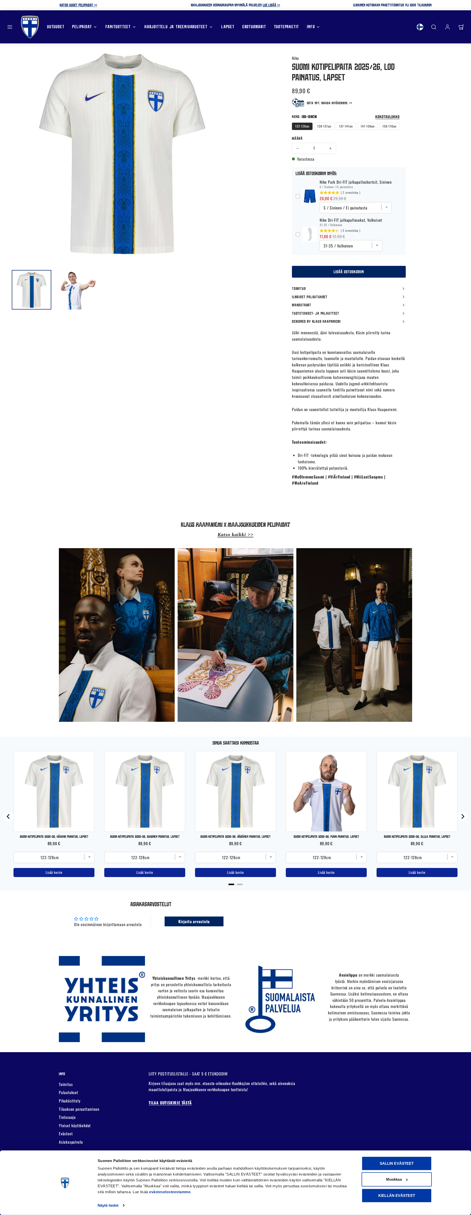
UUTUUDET (55, 26)
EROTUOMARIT (254, 26)
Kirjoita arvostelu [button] (193, 921)
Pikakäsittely (69, 1101)
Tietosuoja (67, 1117)
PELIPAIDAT (82, 26)
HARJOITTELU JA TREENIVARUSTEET (176, 26)
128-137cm (324, 126)
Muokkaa (394, 1179)
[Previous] (8, 816)
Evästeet (66, 1134)
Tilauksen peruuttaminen (79, 1109)
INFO (311, 26)
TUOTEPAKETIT (286, 26)
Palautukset (68, 1092)
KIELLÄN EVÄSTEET (396, 1195)
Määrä (297, 138)
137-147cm (346, 126)
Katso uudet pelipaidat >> (78, 4)
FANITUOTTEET (118, 26)
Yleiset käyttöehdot (75, 1125)
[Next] (462, 816)
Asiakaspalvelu (71, 1142)
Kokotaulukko (387, 116)
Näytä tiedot (108, 1205)
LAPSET (228, 26)
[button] (10, 27)
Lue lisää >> (271, 4)
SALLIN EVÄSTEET (397, 1163)
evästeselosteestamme (169, 1192)
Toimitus (66, 1084)
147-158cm (368, 126)
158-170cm (389, 126)
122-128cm (302, 126)
